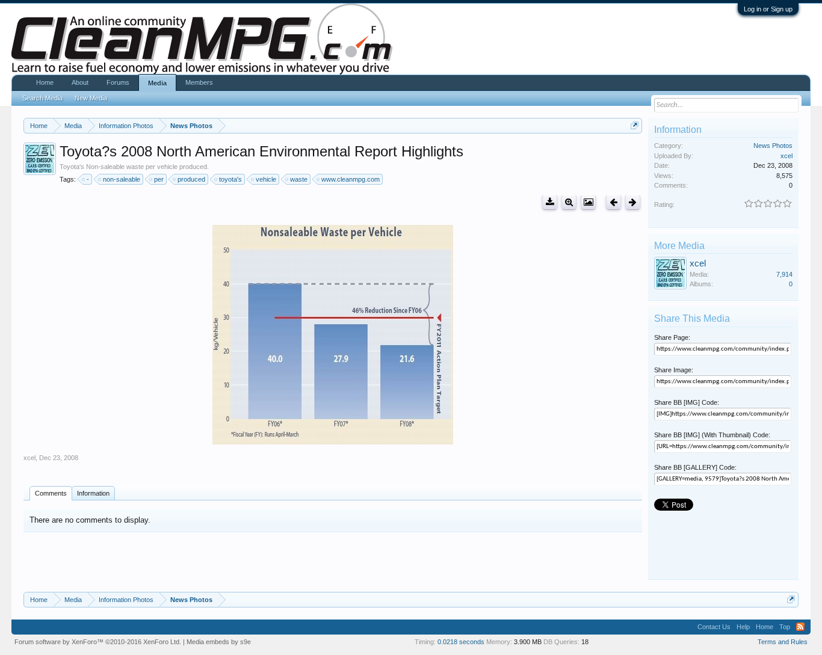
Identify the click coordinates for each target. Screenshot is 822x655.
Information (93, 493)
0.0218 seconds (460, 641)
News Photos (773, 145)
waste (298, 179)
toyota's (230, 179)
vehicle (266, 179)
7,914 (784, 274)
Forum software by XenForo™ (97, 641)
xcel (29, 457)
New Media (91, 98)
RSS (800, 627)
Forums (118, 82)
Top (784, 626)
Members (199, 82)
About (80, 82)
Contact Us (714, 626)
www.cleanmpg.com (350, 179)
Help (743, 626)
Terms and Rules (783, 641)
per (159, 179)
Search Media (42, 98)
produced (191, 179)
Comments (51, 493)
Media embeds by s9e (219, 641)
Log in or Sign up (768, 9)
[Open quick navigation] (634, 125)
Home (45, 82)
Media (157, 83)
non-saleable (121, 179)
